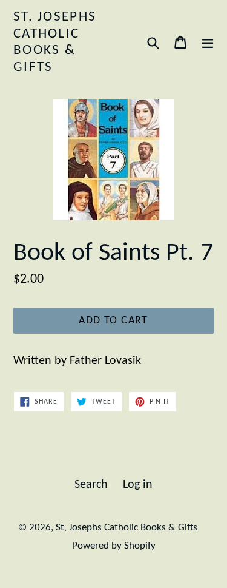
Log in (138, 485)
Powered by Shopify (114, 546)
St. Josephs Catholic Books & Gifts (54, 42)
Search (91, 485)
